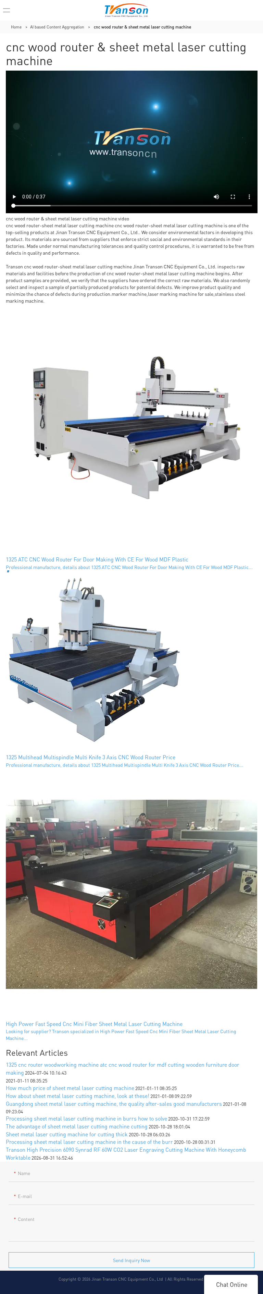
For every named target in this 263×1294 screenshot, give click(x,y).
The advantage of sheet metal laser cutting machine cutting (77, 1126)
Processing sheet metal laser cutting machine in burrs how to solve (86, 1118)
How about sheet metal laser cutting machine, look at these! (77, 1095)
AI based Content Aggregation (57, 26)
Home (16, 26)
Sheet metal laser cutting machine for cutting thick (67, 1134)
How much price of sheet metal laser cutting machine (70, 1087)
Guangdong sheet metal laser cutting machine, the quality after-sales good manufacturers (114, 1103)
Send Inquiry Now (131, 1260)
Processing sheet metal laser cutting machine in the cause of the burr (89, 1141)
